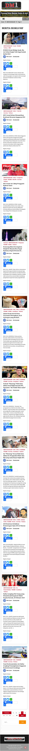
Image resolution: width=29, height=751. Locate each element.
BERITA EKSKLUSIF (8, 46)
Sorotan (6, 112)
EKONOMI (22, 379)
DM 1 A (18, 309)
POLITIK (19, 111)
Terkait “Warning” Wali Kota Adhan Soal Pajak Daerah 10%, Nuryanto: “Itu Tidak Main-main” (14, 385)
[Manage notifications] (25, 747)
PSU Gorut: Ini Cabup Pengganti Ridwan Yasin (13, 184)
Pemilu (5, 179)
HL (17, 587)
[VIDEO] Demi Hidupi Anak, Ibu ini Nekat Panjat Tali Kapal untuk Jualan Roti (14, 52)
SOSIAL (10, 244)
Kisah (14, 46)
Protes (13, 521)
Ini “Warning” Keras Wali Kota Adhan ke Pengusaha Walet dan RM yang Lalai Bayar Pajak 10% (13, 455)
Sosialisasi (15, 311)
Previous (7, 712)
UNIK (9, 47)
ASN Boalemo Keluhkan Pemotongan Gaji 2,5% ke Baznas (14, 525)
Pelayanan (21, 242)
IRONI (18, 519)
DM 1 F (14, 111)
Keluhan (23, 519)
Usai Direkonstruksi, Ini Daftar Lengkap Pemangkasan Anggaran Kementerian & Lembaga (14, 666)
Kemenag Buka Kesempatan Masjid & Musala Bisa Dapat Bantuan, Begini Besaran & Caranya (12, 249)
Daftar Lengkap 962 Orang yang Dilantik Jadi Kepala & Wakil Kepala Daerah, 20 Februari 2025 (14, 596)
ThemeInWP (20, 747)
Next (22, 715)
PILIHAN (19, 46)
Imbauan (22, 309)
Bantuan (6, 242)
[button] (24, 18)
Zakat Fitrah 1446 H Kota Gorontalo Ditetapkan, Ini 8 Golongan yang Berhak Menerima (12, 315)
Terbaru (6, 47)
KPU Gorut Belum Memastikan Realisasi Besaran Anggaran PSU (14, 116)
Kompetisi (20, 177)
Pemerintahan (7, 589)
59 (16, 715)
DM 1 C (14, 519)
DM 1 (14, 309)
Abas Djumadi (17, 749)
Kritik (5, 521)
